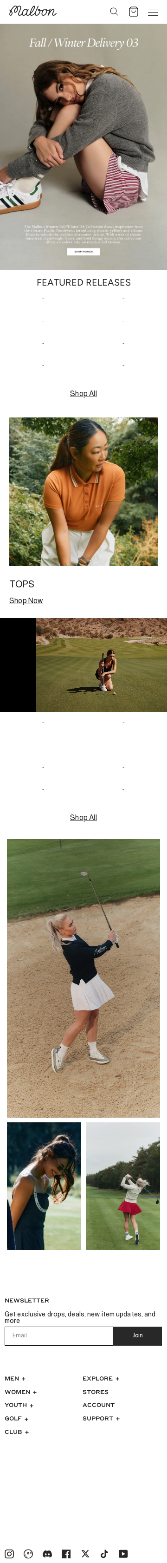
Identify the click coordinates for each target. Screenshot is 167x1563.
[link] (83, 147)
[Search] (114, 11)
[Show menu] (153, 11)
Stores (96, 1391)
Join (138, 1336)
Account (99, 1404)
